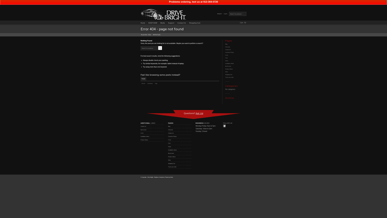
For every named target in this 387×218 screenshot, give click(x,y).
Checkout (227, 47)
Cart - (242, 23)
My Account (228, 66)
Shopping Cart (194, 23)
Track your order (229, 77)
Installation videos (229, 63)
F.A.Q (226, 55)
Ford (226, 58)
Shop (226, 71)
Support (171, 23)
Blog (226, 44)
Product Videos (229, 69)
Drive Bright (150, 177)
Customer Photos (229, 52)
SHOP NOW (152, 23)
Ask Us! (199, 113)
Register (219, 13)
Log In (225, 13)
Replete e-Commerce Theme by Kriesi (163, 177)
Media (162, 23)
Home (143, 23)
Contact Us (181, 23)
